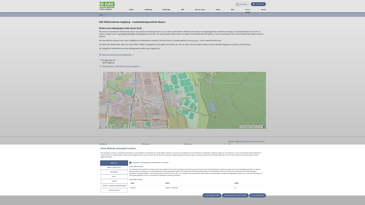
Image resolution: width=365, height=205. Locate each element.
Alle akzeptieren (212, 195)
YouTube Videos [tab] (114, 190)
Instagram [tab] (114, 172)
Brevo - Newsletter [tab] (114, 167)
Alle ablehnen (257, 195)
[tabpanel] (197, 175)
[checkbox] (197, 163)
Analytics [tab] (114, 163)
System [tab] (114, 181)
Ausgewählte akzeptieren (235, 195)
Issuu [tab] (114, 176)
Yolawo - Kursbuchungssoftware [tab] (114, 186)
